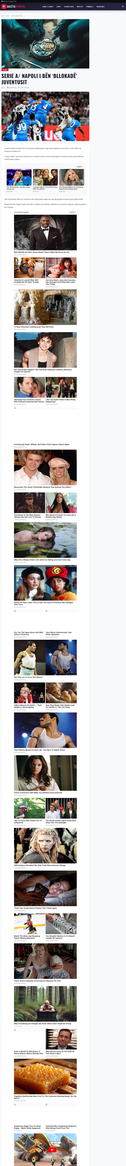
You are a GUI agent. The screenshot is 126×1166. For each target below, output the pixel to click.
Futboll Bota (69, 7)
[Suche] (123, 6)
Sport (59, 7)
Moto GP (80, 7)
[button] (45, 44)
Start (2, 16)
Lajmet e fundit (47, 7)
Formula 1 (89, 7)
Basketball (101, 7)
